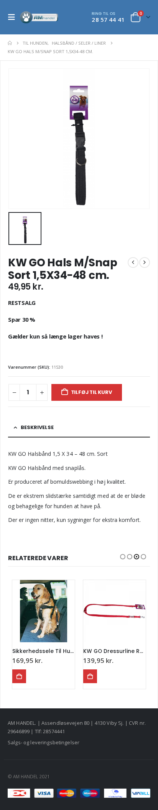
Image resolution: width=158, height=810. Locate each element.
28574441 (54, 731)
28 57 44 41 (108, 19)
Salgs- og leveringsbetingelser (43, 742)
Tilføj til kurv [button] (19, 676)
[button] (14, 17)
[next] (144, 262)
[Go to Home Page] (10, 43)
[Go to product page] (43, 611)
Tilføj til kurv (91, 392)
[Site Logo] (39, 17)
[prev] (133, 262)
